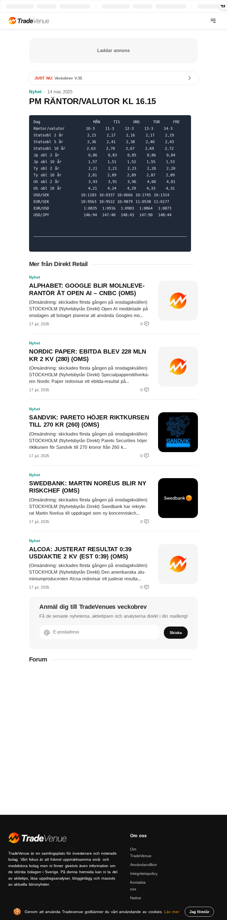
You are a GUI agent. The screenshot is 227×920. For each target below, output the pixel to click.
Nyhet (35, 91)
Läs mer (171, 911)
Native (135, 898)
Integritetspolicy (144, 873)
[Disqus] (113, 739)
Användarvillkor (143, 864)
